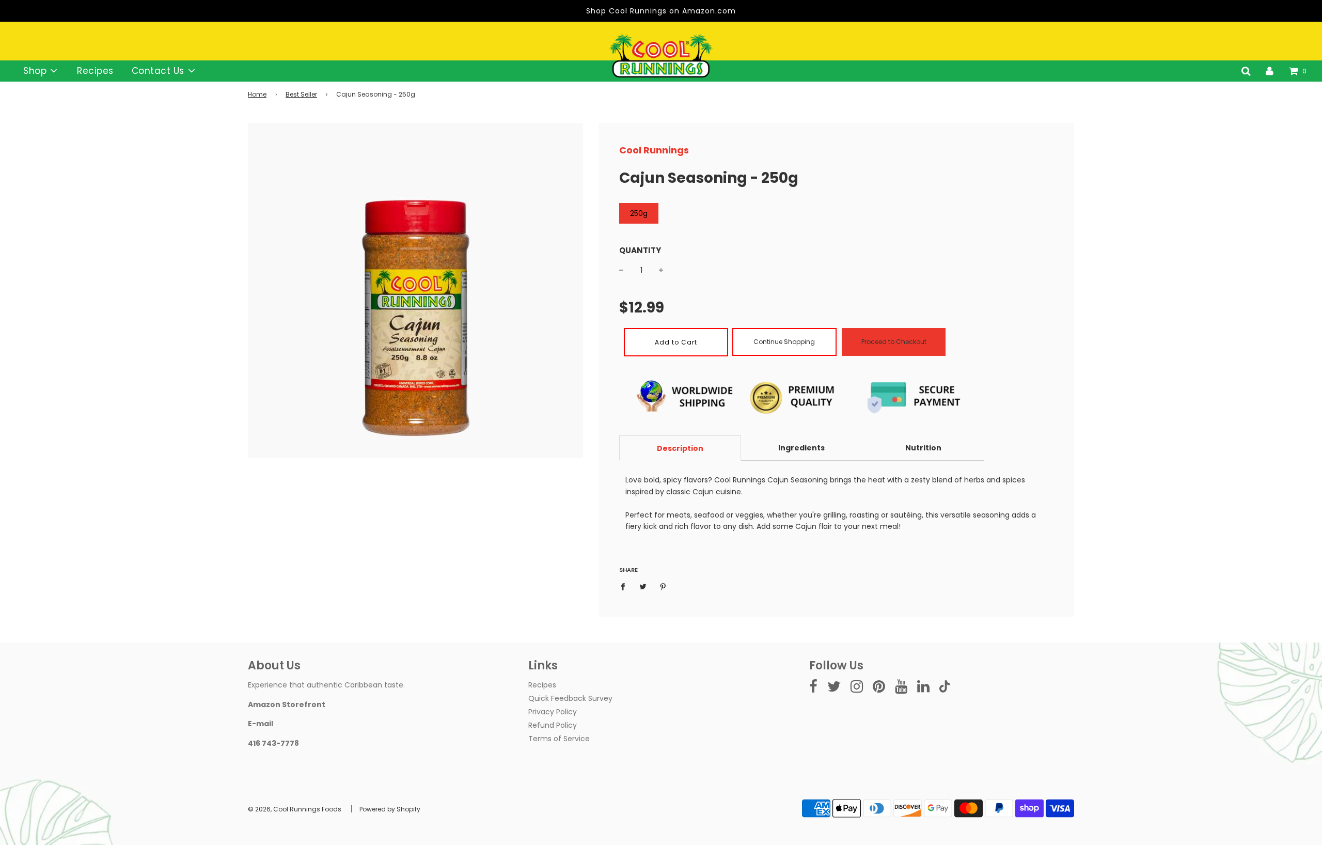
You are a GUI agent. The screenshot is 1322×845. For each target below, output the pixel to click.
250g (639, 213)
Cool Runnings (654, 150)
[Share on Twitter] (643, 586)
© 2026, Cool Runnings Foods (294, 809)
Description (680, 448)
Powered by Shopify (389, 809)
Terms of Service (559, 738)
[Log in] (1269, 71)
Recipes (95, 71)
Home (257, 94)
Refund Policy (552, 725)
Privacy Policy (552, 712)
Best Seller (301, 94)
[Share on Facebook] (625, 586)
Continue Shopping (784, 341)
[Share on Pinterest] (663, 586)
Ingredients (801, 448)
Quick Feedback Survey (570, 698)
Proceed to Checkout (893, 341)
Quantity (640, 250)
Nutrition (923, 448)
